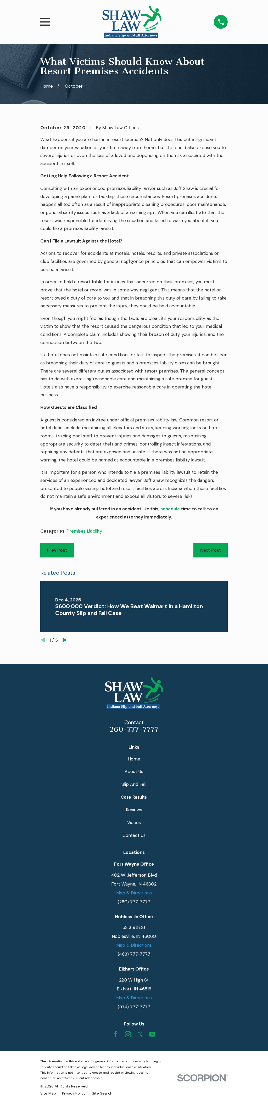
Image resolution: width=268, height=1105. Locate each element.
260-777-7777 (134, 729)
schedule (170, 509)
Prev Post (57, 550)
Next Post (210, 550)
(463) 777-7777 (134, 954)
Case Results (134, 797)
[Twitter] (140, 1034)
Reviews (134, 810)
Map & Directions (134, 893)
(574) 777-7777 (134, 1007)
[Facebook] (116, 1034)
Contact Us (134, 835)
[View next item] (64, 640)
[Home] (131, 21)
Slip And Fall (133, 784)
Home (134, 759)
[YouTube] (152, 1034)
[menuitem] (48, 1093)
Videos (134, 822)
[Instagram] (128, 1034)
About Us (134, 771)
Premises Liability (84, 531)
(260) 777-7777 (134, 902)
